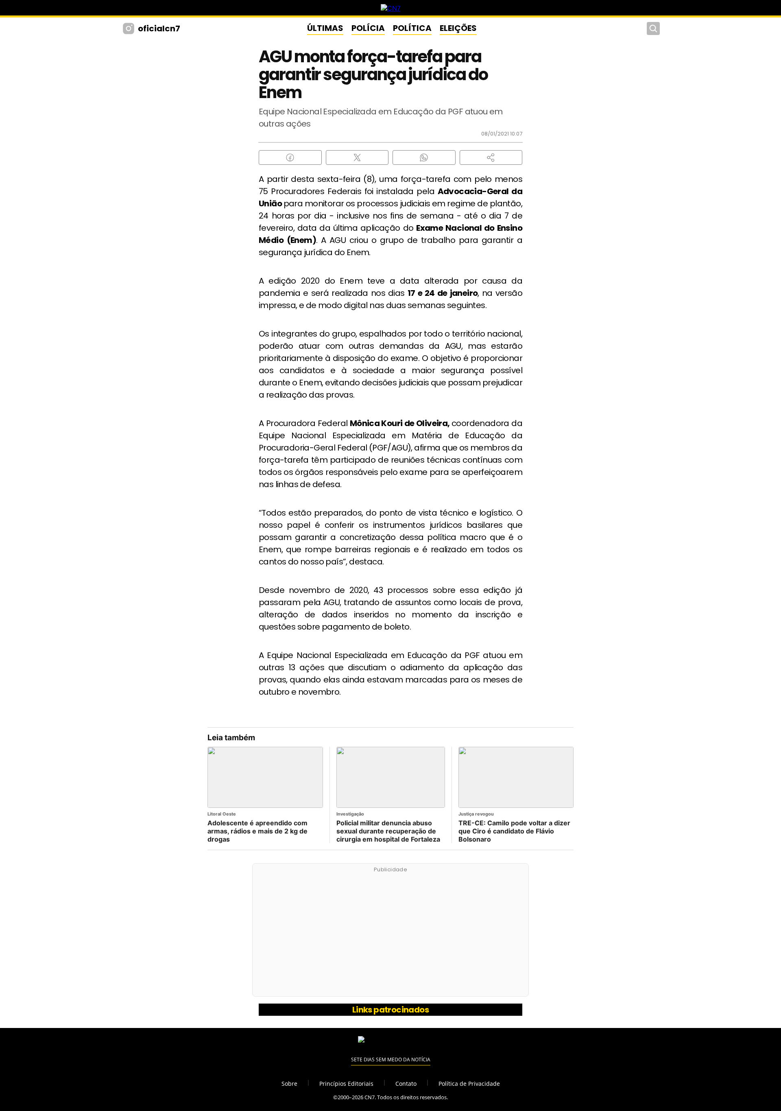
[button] (491, 157)
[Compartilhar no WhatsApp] (424, 157)
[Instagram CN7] (129, 28)
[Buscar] (653, 28)
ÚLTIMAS (325, 28)
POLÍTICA (412, 28)
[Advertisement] (390, 934)
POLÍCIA (368, 28)
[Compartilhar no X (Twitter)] (357, 157)
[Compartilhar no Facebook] (290, 157)
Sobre (289, 1083)
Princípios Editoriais (346, 1083)
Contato (406, 1083)
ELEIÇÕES (458, 28)
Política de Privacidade (469, 1083)
